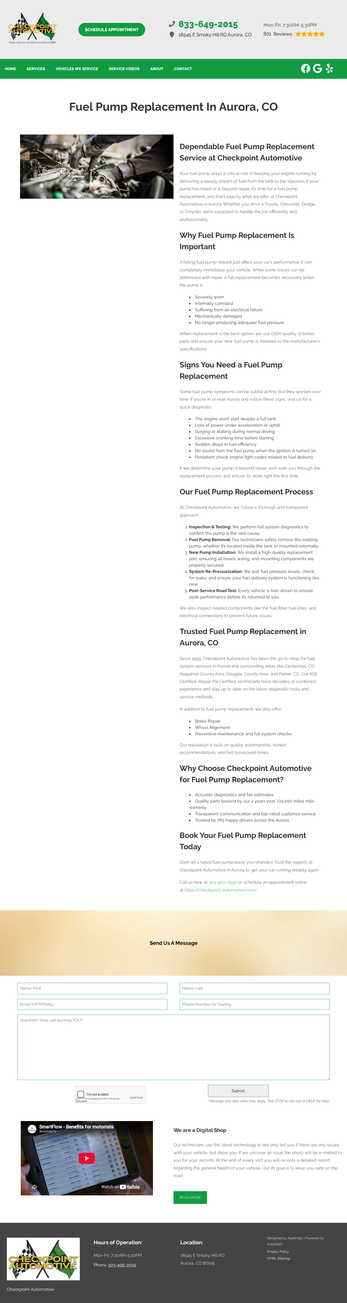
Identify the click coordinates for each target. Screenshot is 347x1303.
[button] (305, 68)
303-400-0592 (223, 882)
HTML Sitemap (278, 1258)
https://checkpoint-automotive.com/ (221, 889)
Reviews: (278, 34)
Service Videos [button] (124, 69)
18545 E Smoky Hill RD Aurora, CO (215, 35)
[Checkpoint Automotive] (32, 29)
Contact (183, 69)
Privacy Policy (278, 1251)
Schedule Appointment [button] (112, 29)
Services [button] (36, 69)
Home (10, 69)
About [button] (156, 69)
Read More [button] (190, 1197)
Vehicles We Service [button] (77, 69)
